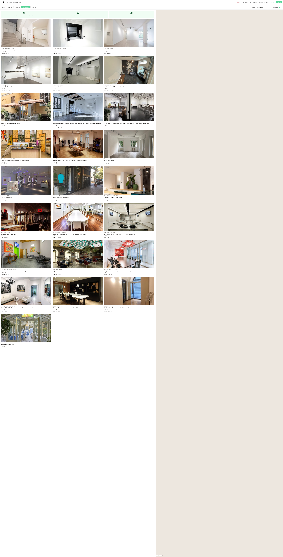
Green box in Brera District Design (61, 197)
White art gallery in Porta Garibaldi (9, 86)
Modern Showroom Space (7, 344)
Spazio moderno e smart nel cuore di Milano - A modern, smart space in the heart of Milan (126, 123)
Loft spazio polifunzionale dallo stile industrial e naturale (15, 160)
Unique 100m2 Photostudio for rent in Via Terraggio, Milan (15, 271)
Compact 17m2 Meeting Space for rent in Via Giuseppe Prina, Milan (121, 271)
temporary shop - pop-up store (8, 234)
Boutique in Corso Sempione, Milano (113, 197)
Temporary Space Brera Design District (10, 123)
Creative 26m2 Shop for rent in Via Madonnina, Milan (117, 307)
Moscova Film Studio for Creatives (61, 50)
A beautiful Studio (57, 86)
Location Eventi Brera (6, 197)
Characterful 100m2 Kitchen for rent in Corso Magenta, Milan (119, 234)
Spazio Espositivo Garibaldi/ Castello (10, 50)
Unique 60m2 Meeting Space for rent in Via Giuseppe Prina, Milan (69, 234)
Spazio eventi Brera (109, 160)
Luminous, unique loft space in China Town (115, 86)
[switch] (280, 7)
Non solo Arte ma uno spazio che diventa (114, 50)
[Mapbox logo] (159, 556)
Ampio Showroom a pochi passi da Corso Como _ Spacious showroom (70, 160)
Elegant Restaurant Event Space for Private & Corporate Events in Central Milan (72, 271)
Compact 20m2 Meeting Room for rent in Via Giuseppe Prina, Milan (18, 307)
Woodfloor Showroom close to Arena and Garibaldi (65, 307)
